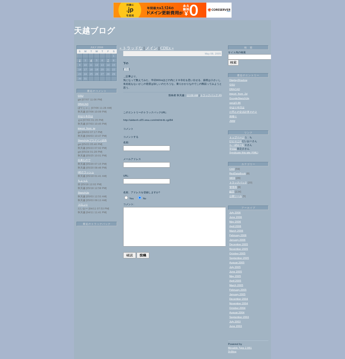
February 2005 (238, 289)
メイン (151, 48)
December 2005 (238, 244)
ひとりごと (235, 141)
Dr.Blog (232, 351)
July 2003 (235, 321)
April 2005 (235, 280)
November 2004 (238, 303)
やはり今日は (85, 116)
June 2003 (235, 326)
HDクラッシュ (86, 172)
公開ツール (235, 196)
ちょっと (83, 180)
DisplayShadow (238, 80)
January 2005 (237, 294)
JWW (232, 121)
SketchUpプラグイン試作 (92, 140)
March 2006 (236, 230)
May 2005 (235, 276)
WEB (232, 178)
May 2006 (235, 221)
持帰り (233, 116)
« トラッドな (131, 48)
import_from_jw (86, 128)
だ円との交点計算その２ (243, 112)
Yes (131, 198)
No (144, 198)
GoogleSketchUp (239, 98)
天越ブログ (94, 30)
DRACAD (83, 104)
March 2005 (236, 285)
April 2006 (235, 226)
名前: (126, 142)
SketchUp (83, 192)
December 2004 (238, 298)
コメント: (128, 204)
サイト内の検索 (237, 52)
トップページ (236, 137)
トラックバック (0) (211, 95)
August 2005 (236, 262)
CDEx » (167, 48)
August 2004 (236, 312)
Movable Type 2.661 (240, 347)
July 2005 (235, 267)
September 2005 (239, 258)
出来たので (84, 160)
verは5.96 (235, 102)
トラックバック (238, 182)
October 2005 (237, 253)
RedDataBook (237, 173)
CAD (232, 169)
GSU (80, 95)
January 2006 (237, 239)
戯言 (126, 69)
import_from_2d (238, 93)
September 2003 (239, 317)
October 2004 (237, 308)
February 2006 (238, 235)
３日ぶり (83, 204)
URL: (126, 175)
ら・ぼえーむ (236, 145)
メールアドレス (132, 159)
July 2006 (235, 212)
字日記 (233, 148)
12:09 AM (192, 95)
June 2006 (235, 217)
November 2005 (238, 248)
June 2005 (235, 271)
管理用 (233, 187)
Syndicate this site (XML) (243, 152)
